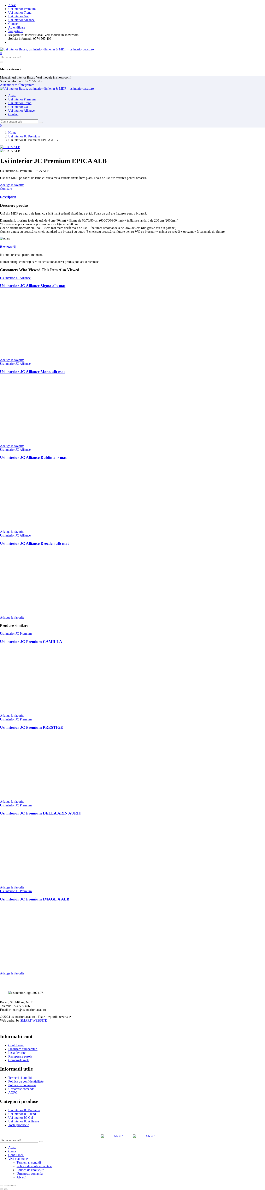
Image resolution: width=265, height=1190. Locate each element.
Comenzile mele (18, 1060)
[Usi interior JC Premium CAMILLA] (70, 708)
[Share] (5, 1185)
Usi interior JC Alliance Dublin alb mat (33, 457)
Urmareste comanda (21, 1089)
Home (12, 132)
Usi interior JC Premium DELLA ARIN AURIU (40, 813)
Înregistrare (15, 31)
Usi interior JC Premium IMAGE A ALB (34, 899)
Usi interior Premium (22, 9)
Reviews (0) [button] (8, 246)
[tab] (132, 197)
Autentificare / (9, 85)
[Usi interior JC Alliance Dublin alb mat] (39, 524)
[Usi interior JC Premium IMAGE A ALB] (39, 966)
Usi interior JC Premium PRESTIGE (31, 727)
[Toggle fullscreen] (10, 1185)
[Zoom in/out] (14, 1185)
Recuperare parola (20, 1056)
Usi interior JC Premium (24, 136)
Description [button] (8, 197)
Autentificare (16, 27)
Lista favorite (16, 1052)
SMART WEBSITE (33, 1020)
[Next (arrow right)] (5, 1189)
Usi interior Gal (18, 16)
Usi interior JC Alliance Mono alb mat (32, 372)
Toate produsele (18, 1125)
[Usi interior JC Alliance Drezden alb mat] (39, 610)
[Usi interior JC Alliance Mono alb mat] (39, 439)
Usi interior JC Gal (20, 1117)
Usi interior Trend (19, 12)
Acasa (12, 5)
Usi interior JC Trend (22, 1114)
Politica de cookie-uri (22, 1085)
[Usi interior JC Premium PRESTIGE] (70, 794)
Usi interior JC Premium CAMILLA (31, 641)
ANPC (12, 1092)
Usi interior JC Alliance (15, 278)
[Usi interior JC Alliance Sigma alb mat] (39, 353)
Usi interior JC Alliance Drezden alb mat (34, 543)
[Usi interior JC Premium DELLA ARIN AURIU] (39, 880)
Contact (13, 23)
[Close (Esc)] (1, 1185)
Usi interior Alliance (21, 20)
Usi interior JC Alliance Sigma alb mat (32, 286)
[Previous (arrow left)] (1, 1189)
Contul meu (16, 1045)
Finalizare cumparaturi (22, 1049)
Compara (6, 188)
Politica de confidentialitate (25, 1081)
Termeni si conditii (20, 1077)
